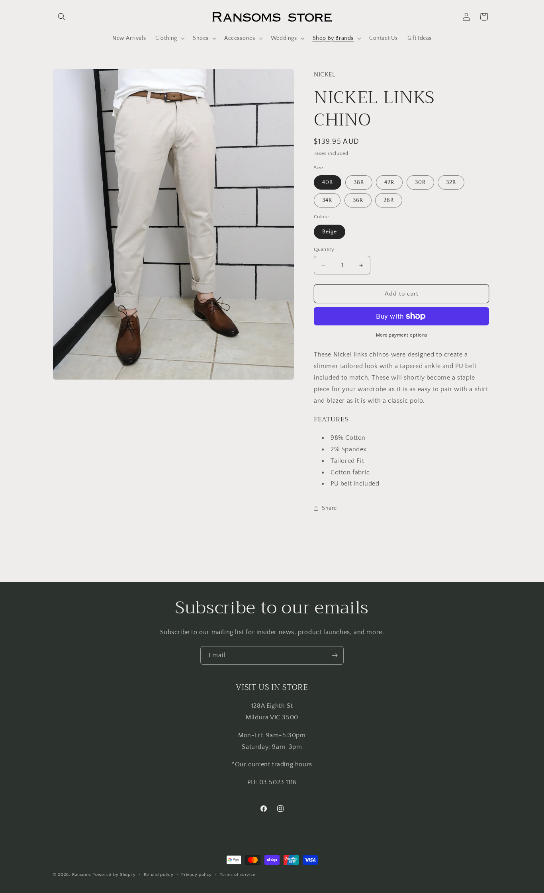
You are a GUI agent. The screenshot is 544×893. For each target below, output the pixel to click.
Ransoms (81, 874)
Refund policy (159, 874)
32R (451, 182)
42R (389, 182)
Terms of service (238, 874)
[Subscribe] (334, 655)
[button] (61, 16)
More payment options (401, 335)
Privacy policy (196, 874)
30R (420, 182)
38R (359, 182)
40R (327, 182)
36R (358, 200)
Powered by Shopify (114, 874)
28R (389, 200)
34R (327, 200)
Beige (329, 232)
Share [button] (329, 508)
